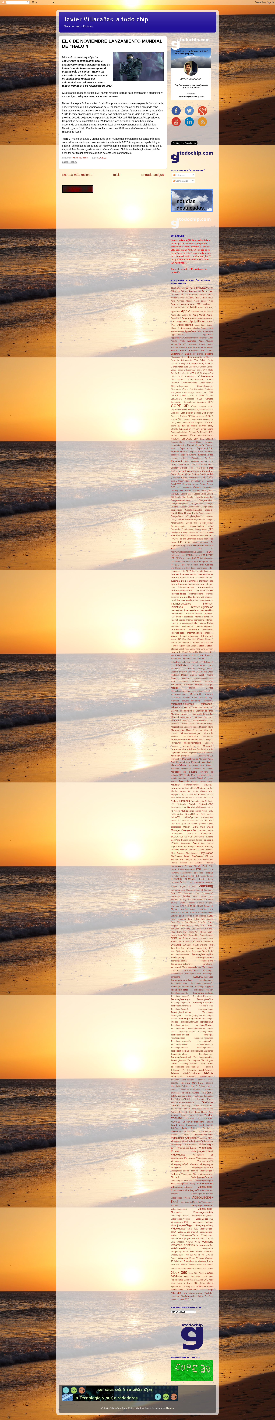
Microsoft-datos (179, 714)
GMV (203, 491)
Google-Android (206, 500)
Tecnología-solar (178, 1060)
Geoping (174, 491)
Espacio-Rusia (196, 452)
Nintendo (184, 800)
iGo (180, 558)
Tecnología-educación (180, 996)
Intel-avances (206, 564)
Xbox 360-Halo (80, 157)
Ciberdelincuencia (205, 386)
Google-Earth (191, 513)
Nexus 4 (192, 798)
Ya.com (194, 1286)
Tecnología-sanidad (181, 1057)
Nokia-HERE (207, 811)
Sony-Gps (202, 922)
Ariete (182, 341)
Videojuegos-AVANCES (202, 1167)
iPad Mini (191, 639)
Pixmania (209, 850)
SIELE (183, 906)
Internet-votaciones (189, 636)
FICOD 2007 (207, 461)
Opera (210, 823)
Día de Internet (198, 416)
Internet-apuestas (180, 577)
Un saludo (192, 1131)
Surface (196, 941)
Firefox (204, 465)
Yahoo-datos (192, 1289)
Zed (206, 1296)
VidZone (203, 1239)
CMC (205, 392)
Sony (210, 915)
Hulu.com (175, 555)
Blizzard (209, 353)
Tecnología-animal (179, 961)
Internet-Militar (206, 610)
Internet (175, 574)
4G (176, 291)
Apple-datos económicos (194, 318)
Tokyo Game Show (191, 1115)
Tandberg (190, 948)
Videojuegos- (177, 1161)
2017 (179, 288)
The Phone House (198, 1112)
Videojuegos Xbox (204, 1158)
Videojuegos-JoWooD (180, 1198)
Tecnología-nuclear (179, 1044)
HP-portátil (198, 545)
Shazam (191, 903)
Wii (191, 1254)
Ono (178, 823)
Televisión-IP (176, 1109)
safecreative (199, 882)
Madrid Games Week (192, 675)
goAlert (210, 491)
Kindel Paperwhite (190, 652)
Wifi (187, 1255)
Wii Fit (197, 1255)
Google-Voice (187, 529)
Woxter (181, 1269)
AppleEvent (208, 335)
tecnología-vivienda (188, 1064)
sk (212, 906)
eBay (210, 425)
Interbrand (208, 571)
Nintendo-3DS (206, 804)
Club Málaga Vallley (191, 392)
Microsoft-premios (191, 746)
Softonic (185, 912)
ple (211, 856)
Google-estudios (206, 513)
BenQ (183, 350)
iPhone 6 (209, 639)
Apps (210, 338)
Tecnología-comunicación (202, 983)
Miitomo (209, 765)
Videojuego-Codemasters (184, 1144)
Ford (203, 468)
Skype (174, 909)
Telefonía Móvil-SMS (191, 1083)
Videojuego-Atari (179, 1141)
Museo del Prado (189, 791)
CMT (211, 392)
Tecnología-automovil (181, 964)
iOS (179, 639)
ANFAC (201, 307)
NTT (180, 821)
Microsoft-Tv (176, 759)
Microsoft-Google (205, 723)
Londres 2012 (194, 672)
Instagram (203, 561)
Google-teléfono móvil (201, 526)
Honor (173, 542)
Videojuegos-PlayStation (202, 1216)
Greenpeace (176, 532)
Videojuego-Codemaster (201, 1141)
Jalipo (193, 646)
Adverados (183, 298)
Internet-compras (186, 587)
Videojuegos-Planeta (180, 1216)
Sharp (182, 903)
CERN (193, 373)
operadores (176, 827)
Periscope (182, 847)
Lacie (193, 659)
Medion (174, 687)
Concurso (201, 402)
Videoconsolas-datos (203, 1135)
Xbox (210, 1268)
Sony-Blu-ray (190, 922)
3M (172, 291)
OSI (191, 837)
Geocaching (208, 487)
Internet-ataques (197, 577)
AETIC (198, 298)
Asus (201, 341)
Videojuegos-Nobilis (203, 1212)
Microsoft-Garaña (188, 724)
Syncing (203, 945)
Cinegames (176, 389)
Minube (187, 775)
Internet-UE (208, 630)
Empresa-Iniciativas (179, 432)
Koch (173, 655)
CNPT (201, 395)
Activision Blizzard (179, 294)
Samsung (205, 886)
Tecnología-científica (181, 980)
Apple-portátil (207, 328)
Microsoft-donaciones (181, 717)
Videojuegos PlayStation (183, 1158)
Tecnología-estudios (203, 1002)
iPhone (200, 639)
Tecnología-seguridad (203, 1057)
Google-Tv (175, 529)
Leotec (187, 662)
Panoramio (185, 843)
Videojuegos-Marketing (191, 1202)
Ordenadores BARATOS (183, 834)
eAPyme (202, 426)
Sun (180, 941)
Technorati (180, 951)
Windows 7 (179, 1261)
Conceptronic (189, 402)
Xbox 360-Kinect (192, 1276)
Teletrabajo (186, 1106)
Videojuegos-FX (192, 1190)
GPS (211, 529)
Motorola (184, 781)
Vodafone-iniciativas (183, 1245)
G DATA (208, 477)
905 (186, 291)
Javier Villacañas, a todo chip (105, 19)
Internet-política (178, 620)
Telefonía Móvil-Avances (200, 1070)
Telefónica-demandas (203, 1096)
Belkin (174, 350)
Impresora (187, 558)
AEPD (191, 297)
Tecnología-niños (205, 1041)
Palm (177, 840)
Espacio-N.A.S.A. (205, 448)
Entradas (179, 175)
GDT (179, 487)
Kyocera (186, 658)
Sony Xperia (177, 922)
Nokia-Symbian (191, 817)
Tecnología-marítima (180, 1025)
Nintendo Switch (186, 804)
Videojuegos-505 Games (184, 1164)
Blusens (209, 357)
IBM (203, 555)
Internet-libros (177, 610)
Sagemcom (185, 887)
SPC (180, 938)
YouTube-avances (193, 1293)
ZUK (192, 1299)
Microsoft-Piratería (192, 743)
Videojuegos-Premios (180, 1219)
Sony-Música (186, 925)
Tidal (211, 1112)
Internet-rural (187, 626)
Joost (181, 649)
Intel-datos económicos (196, 568)
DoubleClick (188, 423)
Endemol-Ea (194, 432)
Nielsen (174, 801)
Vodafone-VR (207, 1248)
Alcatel (189, 301)
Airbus (210, 298)
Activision (207, 291)
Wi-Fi (181, 1254)
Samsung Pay (191, 893)
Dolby (173, 423)
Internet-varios (194, 632)
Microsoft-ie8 (177, 727)
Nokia (184, 810)
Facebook (177, 461)
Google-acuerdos (204, 497)
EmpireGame (207, 429)
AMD (199, 304)
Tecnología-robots (179, 1054)
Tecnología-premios (179, 1048)
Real (201, 873)
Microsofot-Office (178, 694)
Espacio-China (195, 442)
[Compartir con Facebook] (72, 162)
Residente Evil (206, 876)
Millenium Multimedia (181, 769)
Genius (197, 487)
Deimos (197, 413)
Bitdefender (177, 353)
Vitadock (180, 1242)
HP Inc (187, 542)
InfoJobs (189, 562)
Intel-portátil (197, 571)
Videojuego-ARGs (205, 1138)
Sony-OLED (200, 926)
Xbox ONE (192, 1283)
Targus (198, 948)
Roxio (182, 882)
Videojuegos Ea (202, 1155)
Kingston (209, 652)
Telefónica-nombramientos (182, 1102)
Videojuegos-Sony (204, 1225)
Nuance (185, 821)
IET (172, 558)
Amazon (175, 304)
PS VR (197, 866)
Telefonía (209, 1067)
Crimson (202, 406)
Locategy (201, 669)
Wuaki (187, 1269)
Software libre (207, 913)
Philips (200, 846)
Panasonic (208, 840)
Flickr (190, 468)
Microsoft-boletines (204, 711)
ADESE (202, 294)
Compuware (176, 402)
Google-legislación (194, 516)
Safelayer (209, 882)
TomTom (208, 1115)
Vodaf (197, 1242)
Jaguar (182, 646)
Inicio (116, 174)
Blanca (200, 354)
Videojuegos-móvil (179, 1209)
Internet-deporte (196, 594)
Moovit (174, 781)
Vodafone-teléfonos (180, 1248)
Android (193, 307)
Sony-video (194, 935)
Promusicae (177, 866)
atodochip (176, 344)
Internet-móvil (177, 613)
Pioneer (183, 849)
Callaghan (183, 364)
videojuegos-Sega (181, 1225)
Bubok (203, 360)
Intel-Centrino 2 (178, 568)
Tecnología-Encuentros (203, 996)
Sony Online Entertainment (200, 919)
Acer (191, 291)
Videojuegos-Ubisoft (188, 1232)
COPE (210, 402)
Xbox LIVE (203, 1280)
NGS (211, 797)
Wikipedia (183, 1258)
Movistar (175, 784)
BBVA (203, 348)
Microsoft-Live (178, 730)
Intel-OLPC (186, 571)
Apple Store (176, 315)
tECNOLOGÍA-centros (203, 977)
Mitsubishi (205, 775)
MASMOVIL (197, 681)
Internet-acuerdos (188, 574)
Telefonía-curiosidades (190, 1089)
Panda (174, 843)
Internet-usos (177, 632)
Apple (185, 311)
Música (203, 791)
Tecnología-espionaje (180, 1003)
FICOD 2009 (189, 465)
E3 (179, 426)
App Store (175, 311)
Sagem (174, 886)
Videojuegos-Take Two (184, 1228)
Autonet (202, 344)
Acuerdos (193, 294)
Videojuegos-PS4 (179, 1222)
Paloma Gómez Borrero (191, 840)
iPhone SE (198, 642)
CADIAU (174, 364)
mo (211, 775)
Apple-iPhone (197, 321)
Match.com (176, 684)
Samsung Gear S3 (194, 890)
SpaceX (209, 935)
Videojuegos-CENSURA (181, 1180)
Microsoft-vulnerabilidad (202, 762)
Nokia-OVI (175, 817)
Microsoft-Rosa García (192, 749)
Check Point (177, 376)
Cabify (210, 360)
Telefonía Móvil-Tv (190, 1086)
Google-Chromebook (189, 507)
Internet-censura (196, 584)
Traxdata (209, 1122)
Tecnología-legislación (190, 1018)
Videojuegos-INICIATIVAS (202, 1194)
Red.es (183, 876)
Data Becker (187, 413)
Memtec (209, 688)
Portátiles (198, 860)
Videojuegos (178, 1154)
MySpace (175, 794)
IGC (177, 558)
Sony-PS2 (201, 929)
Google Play (180, 497)
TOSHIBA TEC (193, 1119)
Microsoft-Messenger (190, 733)
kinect (201, 652)
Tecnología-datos (179, 989)
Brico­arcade (186, 360)
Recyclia (174, 876)
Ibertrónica (196, 555)
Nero (173, 797)
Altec (211, 301)
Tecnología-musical (180, 1035)
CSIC (210, 406)
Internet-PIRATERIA (203, 617)
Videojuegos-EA (205, 1183)
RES (197, 876)
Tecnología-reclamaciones (201, 1051)
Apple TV (186, 315)
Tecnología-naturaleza (203, 1038)
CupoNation (176, 410)
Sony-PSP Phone (197, 932)
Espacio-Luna (186, 448)
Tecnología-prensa (205, 1048)
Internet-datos (205, 590)
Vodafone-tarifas (205, 1245)
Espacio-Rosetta (179, 451)
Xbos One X (202, 1269)
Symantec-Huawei (191, 945)
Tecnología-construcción (182, 986)
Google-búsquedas (179, 503)
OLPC (210, 821)
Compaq (209, 399)
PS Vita (188, 866)
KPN (180, 659)
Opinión (186, 827)
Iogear (173, 639)
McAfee (199, 684)
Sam (193, 887)
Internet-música (194, 613)
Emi (198, 429)
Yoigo (210, 1289)
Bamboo (183, 348)
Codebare (189, 399)
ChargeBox (208, 373)
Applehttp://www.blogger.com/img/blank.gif (189, 338)
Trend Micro (177, 1125)
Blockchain (175, 357)
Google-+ (191, 497)
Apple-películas (193, 328)
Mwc (211, 791)
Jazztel (200, 645)
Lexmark (194, 662)
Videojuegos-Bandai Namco (184, 1171)
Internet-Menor (191, 610)
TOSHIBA (177, 1118)
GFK (181, 491)
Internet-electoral (205, 600)
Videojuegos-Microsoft (202, 1205)
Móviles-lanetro (206, 782)
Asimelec (191, 341)
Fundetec (192, 477)
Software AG (195, 913)
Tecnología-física (205, 1006)
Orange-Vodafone (205, 830)
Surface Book (206, 941)
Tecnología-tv (193, 1060)
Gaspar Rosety (206, 484)
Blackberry (190, 353)
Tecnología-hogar (205, 1009)
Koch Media (182, 655)
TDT (205, 948)
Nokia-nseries (207, 814)
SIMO (200, 906)
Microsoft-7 (196, 701)
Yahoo (202, 1286)
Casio (199, 370)
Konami (201, 655)
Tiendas (174, 1115)
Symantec (176, 944)
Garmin (195, 484)
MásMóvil (209, 681)
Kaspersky (176, 652)
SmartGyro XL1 (205, 909)
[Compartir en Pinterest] (75, 162)
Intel (183, 564)
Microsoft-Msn (190, 736)
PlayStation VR (200, 856)
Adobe (174, 297)
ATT (184, 344)
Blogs (183, 357)
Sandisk (186, 896)
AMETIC (185, 307)
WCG (185, 1251)
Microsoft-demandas (202, 714)
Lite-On (191, 669)
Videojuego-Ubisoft (202, 1151)
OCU (201, 821)
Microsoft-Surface (180, 755)
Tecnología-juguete (193, 1015)
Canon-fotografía (179, 366)
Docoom (186, 419)
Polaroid (174, 859)
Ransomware (186, 873)
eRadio (174, 436)
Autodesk (193, 344)
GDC (173, 487)
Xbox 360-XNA (190, 1280)
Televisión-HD (207, 1106)
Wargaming (176, 1251)
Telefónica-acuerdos (181, 1096)
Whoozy (174, 1255)
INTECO (175, 564)
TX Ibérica (208, 1128)
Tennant (186, 1109)
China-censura (205, 376)
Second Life (176, 899)
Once (173, 824)
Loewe (210, 669)
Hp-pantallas (186, 546)
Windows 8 (191, 1261)
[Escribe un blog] (66, 162)
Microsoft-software (205, 753)
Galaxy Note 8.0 (186, 481)
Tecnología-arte (206, 961)
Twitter (185, 1128)
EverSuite (209, 458)
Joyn (203, 649)
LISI (184, 669)
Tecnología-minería (187, 1032)
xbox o (181, 1283)
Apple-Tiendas (177, 335)
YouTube (176, 1292)
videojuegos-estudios (181, 1187)
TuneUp (209, 1125)
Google (175, 493)
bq (178, 360)
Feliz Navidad (192, 461)
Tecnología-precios (205, 1044)
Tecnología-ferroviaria (181, 1006)
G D (200, 478)
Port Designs (186, 859)
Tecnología (207, 951)
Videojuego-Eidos (187, 1148)
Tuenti (201, 1125)
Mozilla (174, 791)
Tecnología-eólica (205, 999)
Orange (175, 830)
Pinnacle (175, 849)
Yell (202, 1290)
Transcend (199, 1121)
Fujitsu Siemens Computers (199, 471)
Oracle (210, 827)
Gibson (188, 491)
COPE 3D (180, 406)
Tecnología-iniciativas (181, 1012)
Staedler (194, 938)
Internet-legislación (201, 607)
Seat (211, 896)
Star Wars (203, 938)
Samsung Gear (178, 890)
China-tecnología (189, 383)
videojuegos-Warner (189, 1238)
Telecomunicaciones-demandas (185, 1067)
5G (182, 291)
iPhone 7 (187, 642)
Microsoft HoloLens (180, 701)
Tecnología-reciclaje (180, 1051)
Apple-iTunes (185, 324)
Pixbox (201, 850)
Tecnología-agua (178, 957)
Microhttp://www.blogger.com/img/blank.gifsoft (190, 691)
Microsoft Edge (206, 698)
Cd (172, 373)
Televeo (196, 1106)
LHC (193, 665)
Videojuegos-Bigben (190, 1174)
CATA (205, 370)
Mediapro (209, 685)
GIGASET (196, 491)
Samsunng (175, 896)
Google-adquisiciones (181, 500)
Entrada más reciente (77, 174)
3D (187, 288)
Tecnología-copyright (204, 987)
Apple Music (197, 311)
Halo (173, 535)
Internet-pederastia (184, 617)
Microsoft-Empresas (203, 717)
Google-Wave (201, 529)
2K (183, 288)
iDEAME (209, 555)
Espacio (209, 439)
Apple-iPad (181, 321)
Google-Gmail (177, 516)
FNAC (197, 468)
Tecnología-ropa (206, 1054)
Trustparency (191, 1125)
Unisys (186, 1135)
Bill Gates (207, 350)
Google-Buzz (197, 504)
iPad (184, 639)
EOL (211, 432)
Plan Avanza (177, 853)
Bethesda (193, 350)
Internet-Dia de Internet (192, 597)
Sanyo (195, 896)
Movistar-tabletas (189, 788)
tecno (188, 951)
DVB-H (207, 423)
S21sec (189, 882)
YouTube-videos (189, 1296)
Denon (210, 413)
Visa (173, 1242)
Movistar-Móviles (192, 785)
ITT (211, 642)
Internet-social (178, 629)
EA (183, 425)
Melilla (192, 688)
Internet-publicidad (189, 623)
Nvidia (193, 821)
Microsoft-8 (208, 701)
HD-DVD (208, 535)
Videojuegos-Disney (186, 1183)
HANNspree (187, 536)
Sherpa (200, 903)
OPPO (195, 827)
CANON (209, 363)
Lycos (210, 672)
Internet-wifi (207, 636)
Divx (175, 419)
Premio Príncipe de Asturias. (187, 863)
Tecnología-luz (206, 1022)
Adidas (210, 294)
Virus (210, 1238)
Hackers (209, 532)
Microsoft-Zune (178, 765)
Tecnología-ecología (203, 993)
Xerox (202, 1283)
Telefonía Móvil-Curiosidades (185, 1073)
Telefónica (207, 1092)
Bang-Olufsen (194, 348)
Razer (195, 873)
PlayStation (206, 853)
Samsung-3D (207, 893)
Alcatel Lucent (200, 301)
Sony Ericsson (178, 919)
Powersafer (208, 859)
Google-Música (198, 520)
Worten (174, 1269)
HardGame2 (198, 536)
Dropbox (199, 423)
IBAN (188, 555)
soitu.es (188, 916)
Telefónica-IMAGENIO (180, 1099)
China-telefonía (206, 383)
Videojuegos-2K (205, 1161)
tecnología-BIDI (190, 971)
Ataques (209, 341)
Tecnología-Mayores (203, 1025)
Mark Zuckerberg (179, 681)
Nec (211, 795)
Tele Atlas (207, 1063)
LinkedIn (201, 665)
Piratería (193, 849)
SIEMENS (191, 906)
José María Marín (193, 649)
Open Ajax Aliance (189, 824)
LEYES (202, 662)
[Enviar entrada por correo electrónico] (93, 157)
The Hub (183, 1112)
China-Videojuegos (179, 386)
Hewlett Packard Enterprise (183, 539)
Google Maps (187, 494)
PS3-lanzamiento (186, 869)
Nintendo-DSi (194, 807)
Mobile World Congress (201, 778)
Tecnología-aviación (191, 967)
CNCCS (174, 395)
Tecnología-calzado (192, 974)
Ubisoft (174, 1131)
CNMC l (193, 396)
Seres (210, 900)
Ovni (196, 837)
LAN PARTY (202, 659)
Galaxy (174, 481)
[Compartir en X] (69, 162)
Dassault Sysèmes (196, 410)
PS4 (198, 869)
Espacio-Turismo (188, 455)
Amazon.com (187, 304)
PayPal (174, 847)
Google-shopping (178, 526)
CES (199, 373)
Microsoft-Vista (183, 762)
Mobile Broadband (179, 778)
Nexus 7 (199, 798)
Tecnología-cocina (179, 983)
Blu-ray (202, 357)
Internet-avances (189, 581)
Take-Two (180, 948)
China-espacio (177, 379)
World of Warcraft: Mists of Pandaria (196, 1265)
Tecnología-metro (194, 1028)
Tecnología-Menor (179, 1028)
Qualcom (207, 869)
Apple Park (208, 312)
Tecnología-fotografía (180, 1009)
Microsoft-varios (190, 759)
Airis (173, 301)
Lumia (204, 672)
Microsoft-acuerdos (182, 703)
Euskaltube (196, 458)
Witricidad (175, 1265)
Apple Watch (199, 315)
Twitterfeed (195, 1128)
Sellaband (192, 900)
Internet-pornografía (195, 620)
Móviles (194, 782)
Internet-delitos (178, 593)
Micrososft (193, 765)
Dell (204, 412)
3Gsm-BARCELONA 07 (201, 287)
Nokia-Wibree (207, 817)
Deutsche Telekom (179, 416)
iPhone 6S (176, 642)
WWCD (193, 1269)
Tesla (199, 1109)
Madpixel (175, 675)
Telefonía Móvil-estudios (200, 1076)
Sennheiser (202, 899)
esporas (174, 458)
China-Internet (195, 379)
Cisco (185, 389)
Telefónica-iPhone (205, 1099)
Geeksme (187, 487)
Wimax (192, 1258)
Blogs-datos (193, 357)
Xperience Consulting (180, 1287)
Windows (200, 1258)
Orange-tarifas (188, 830)
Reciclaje (209, 873)
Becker (210, 348)
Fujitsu (181, 471)
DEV (190, 416)
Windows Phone (205, 1261)
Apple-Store (208, 331)
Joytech (209, 649)
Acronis (197, 291)
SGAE (174, 903)
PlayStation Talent (180, 856)
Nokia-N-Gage (191, 814)
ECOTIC (174, 429)
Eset (196, 438)
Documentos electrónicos (202, 419)
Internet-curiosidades (181, 590)
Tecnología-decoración (203, 990)
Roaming (175, 882)
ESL (202, 439)
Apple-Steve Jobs (193, 331)
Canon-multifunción (197, 367)
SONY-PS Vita (188, 929)
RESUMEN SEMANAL (183, 879)
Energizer (204, 432)
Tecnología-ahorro (204, 957)
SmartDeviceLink (187, 909)
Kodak (192, 655)
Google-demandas (193, 510)
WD (192, 1251)
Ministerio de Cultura (203, 769)
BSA (196, 360)
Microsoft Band (190, 698)
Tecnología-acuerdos (202, 954)
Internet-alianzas (205, 574)
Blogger (170, 1408)
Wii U (204, 1255)
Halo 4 (179, 536)
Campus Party (196, 363)
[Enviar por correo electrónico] (63, 162)
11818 (173, 288)
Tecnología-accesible (180, 954)
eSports (184, 458)
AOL (206, 307)
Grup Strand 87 (190, 532)
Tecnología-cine (206, 980)
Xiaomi (210, 1283)
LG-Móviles (182, 665)
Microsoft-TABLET (205, 756)
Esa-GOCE (186, 439)
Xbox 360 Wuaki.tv (197, 1273)
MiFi (202, 765)
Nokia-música (177, 814)
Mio (193, 775)
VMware (189, 1242)
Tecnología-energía (180, 999)
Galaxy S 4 (200, 481)
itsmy (206, 642)
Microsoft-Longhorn (194, 730)
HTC (173, 548)
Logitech (174, 672)
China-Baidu (190, 376)
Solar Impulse (199, 916)
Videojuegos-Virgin (189, 1235)
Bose (173, 360)
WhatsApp (208, 1251)
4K (179, 291)
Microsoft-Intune (206, 727)
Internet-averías (206, 581)
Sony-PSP (182, 932)
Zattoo (201, 1296)
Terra (193, 1109)
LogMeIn (183, 672)
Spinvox (186, 938)
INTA (211, 562)
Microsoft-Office (195, 739)
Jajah (188, 646)
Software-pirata (177, 916)
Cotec (194, 406)
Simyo (207, 906)
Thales (206, 1109)
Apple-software (177, 331)
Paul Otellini (207, 843)
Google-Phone (192, 523)
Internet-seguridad (205, 626)
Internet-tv (194, 629)
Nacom (190, 795)
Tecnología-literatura (189, 1022)
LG (208, 661)
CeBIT (178, 373)
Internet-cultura (205, 587)
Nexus (185, 797)
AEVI (204, 298)
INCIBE (195, 558)
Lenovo (180, 662)
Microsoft (195, 694)
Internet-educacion (189, 600)
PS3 (204, 865)
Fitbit (184, 468)
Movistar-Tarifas (205, 788)
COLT (199, 399)
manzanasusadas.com (203, 678)
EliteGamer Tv (187, 429)
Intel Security (192, 565)
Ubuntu (182, 1132)
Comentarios (181, 181)
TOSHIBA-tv (187, 1122)
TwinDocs (175, 1128)
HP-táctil (209, 545)
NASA (197, 794)
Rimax (210, 879)
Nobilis (177, 811)
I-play (183, 555)
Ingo (196, 562)
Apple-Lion (200, 325)
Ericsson (183, 436)
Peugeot (192, 847)
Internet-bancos (179, 584)
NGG (206, 798)
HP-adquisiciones (200, 542)
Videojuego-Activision (184, 1137)
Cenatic (185, 373)
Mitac (197, 775)
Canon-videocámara (186, 370)
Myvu (183, 795)
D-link (184, 410)
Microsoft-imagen (191, 727)
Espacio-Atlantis (178, 442)
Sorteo (203, 935)
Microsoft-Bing (187, 711)
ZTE (187, 1299)
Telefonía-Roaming (190, 1093)
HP (180, 542)
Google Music (200, 494)
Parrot (196, 843)
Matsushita (188, 685)
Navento (205, 795)
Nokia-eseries (195, 811)
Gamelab (186, 484)
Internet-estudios (181, 603)
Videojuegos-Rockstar (203, 1222)
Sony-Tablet (183, 935)
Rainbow (175, 873)
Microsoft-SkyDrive (189, 753)
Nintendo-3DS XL (178, 807)
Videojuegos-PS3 (204, 1219)
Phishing (208, 846)
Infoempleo (180, 562)
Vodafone (207, 1241)
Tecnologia (196, 951)
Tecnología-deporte (179, 993)
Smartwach (176, 913)
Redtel (191, 876)
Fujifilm (174, 471)
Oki (205, 820)
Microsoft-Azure (195, 708)
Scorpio (203, 896)
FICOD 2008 (177, 464)
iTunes (174, 645)
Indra (202, 558)
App (211, 307)
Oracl (202, 827)
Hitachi (200, 539)
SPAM (174, 938)
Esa (192, 435)
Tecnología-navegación (181, 1041)
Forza (210, 467)
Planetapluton (192, 853)
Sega (185, 900)
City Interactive (196, 389)
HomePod (208, 539)
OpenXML (202, 824)
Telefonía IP (177, 1070)
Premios (209, 863)
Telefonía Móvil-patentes (182, 1080)
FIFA (198, 465)
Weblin (199, 1252)
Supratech (187, 942)
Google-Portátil (206, 523)
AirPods (180, 301)
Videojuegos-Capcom (202, 1177)
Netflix (178, 798)
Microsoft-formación (180, 720)
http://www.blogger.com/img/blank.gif (186, 552)
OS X (186, 837)
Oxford (201, 837)
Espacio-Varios (205, 454)
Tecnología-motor (205, 1032)
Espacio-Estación (195, 445)
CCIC (210, 370)
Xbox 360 (179, 1272)
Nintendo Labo (197, 801)
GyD (201, 532)
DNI (180, 419)
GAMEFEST (176, 484)
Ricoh (201, 879)
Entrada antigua (152, 174)
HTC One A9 (199, 549)
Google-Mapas (184, 519)
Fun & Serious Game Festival (185, 474)
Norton (174, 820)
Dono (179, 423)
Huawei (209, 551)
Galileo (210, 481)
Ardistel (174, 341)
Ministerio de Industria (184, 772)
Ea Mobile (192, 426)
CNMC (183, 395)
